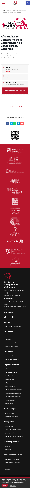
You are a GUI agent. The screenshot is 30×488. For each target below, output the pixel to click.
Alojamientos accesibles (13, 396)
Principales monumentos (13, 326)
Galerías (8, 469)
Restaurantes (9, 379)
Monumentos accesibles (14, 389)
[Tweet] (11, 123)
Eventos (8, 10)
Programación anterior (12, 462)
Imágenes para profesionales (14, 436)
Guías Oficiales (10, 400)
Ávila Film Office (10, 433)
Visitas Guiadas (10, 336)
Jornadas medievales (12, 459)
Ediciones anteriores (11, 416)
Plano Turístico (10, 369)
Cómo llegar (9, 403)
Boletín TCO (9, 426)
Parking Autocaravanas (12, 376)
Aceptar (5, 485)
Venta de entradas (11, 372)
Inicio (4, 10)
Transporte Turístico (11, 343)
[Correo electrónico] (22, 123)
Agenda (7, 446)
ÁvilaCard (8, 339)
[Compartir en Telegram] (18, 123)
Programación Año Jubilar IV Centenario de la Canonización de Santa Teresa (15, 92)
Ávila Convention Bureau (13, 429)
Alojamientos (9, 383)
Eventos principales (11, 346)
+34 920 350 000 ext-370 (12, 295)
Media (7, 466)
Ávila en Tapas (9, 413)
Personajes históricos (12, 359)
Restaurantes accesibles (13, 393)
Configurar (12, 485)
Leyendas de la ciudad (12, 356)
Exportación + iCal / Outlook (15, 106)
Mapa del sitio (8, 312)
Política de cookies (18, 482)
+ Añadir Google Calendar (15, 101)
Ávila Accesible (10, 386)
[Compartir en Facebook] (7, 123)
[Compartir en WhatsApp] (14, 123)
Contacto (8, 449)
